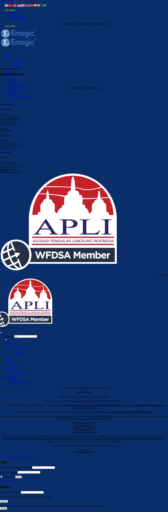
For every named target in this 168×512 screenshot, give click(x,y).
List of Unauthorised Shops (21, 97)
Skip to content (6, 1)
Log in (18, 477)
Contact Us (14, 64)
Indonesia (19, 66)
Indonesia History (22, 61)
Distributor (10, 83)
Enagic (8, 57)
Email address (10, 492)
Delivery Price (11, 360)
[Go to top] (1, 332)
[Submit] (6, 339)
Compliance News (17, 94)
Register (4, 501)
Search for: (9, 336)
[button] (7, 103)
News (7, 362)
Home (7, 54)
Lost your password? (8, 481)
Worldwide (19, 68)
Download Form (12, 90)
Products (9, 71)
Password (8, 472)
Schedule (13, 78)
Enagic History (16, 59)
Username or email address (16, 467)
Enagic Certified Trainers (20, 87)
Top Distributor (16, 85)
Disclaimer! (10, 10)
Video (12, 80)
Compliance (10, 92)
